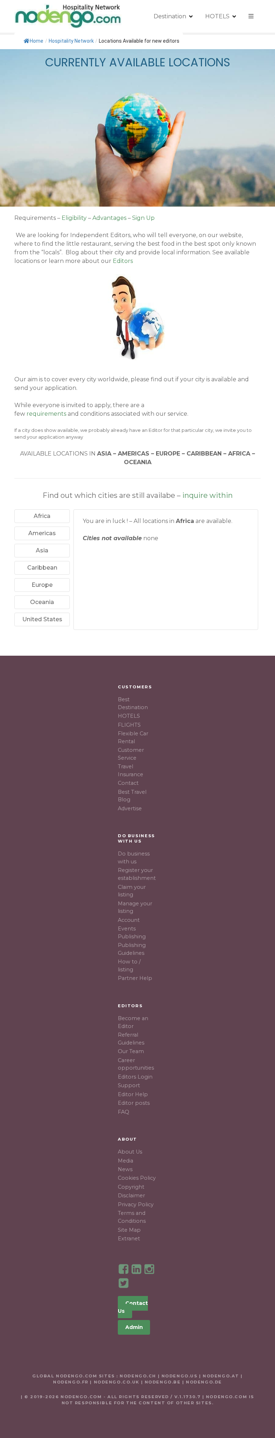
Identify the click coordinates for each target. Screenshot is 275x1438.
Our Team (131, 1051)
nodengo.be (163, 1382)
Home (36, 41)
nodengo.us (178, 1375)
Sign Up (143, 217)
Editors (123, 261)
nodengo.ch (138, 1375)
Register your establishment (137, 874)
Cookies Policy (137, 1178)
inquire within (207, 495)
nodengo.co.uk (116, 1382)
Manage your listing (135, 907)
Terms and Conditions (132, 1217)
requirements (46, 413)
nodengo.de (204, 1382)
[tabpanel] (165, 534)
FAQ (123, 1112)
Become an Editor (133, 1022)
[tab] (42, 516)
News (125, 1169)
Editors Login (135, 1077)
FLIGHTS (129, 725)
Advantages (109, 217)
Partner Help (135, 978)
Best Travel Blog (132, 796)
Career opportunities (136, 1064)
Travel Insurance (130, 770)
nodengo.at (222, 1375)
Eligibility (74, 217)
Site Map (129, 1230)
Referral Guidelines (131, 1039)
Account (129, 920)
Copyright (131, 1187)
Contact (128, 783)
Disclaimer (131, 1195)
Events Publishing (132, 932)
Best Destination (133, 703)
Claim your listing (132, 891)
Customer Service (131, 754)
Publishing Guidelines (132, 949)
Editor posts (134, 1103)
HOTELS (217, 16)
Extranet (129, 1238)
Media (125, 1161)
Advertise (130, 808)
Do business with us (134, 857)
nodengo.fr (70, 1382)
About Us (130, 1152)
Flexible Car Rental (133, 737)
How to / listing (129, 965)
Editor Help (133, 1094)
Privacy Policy (136, 1204)
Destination (170, 16)
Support (129, 1085)
